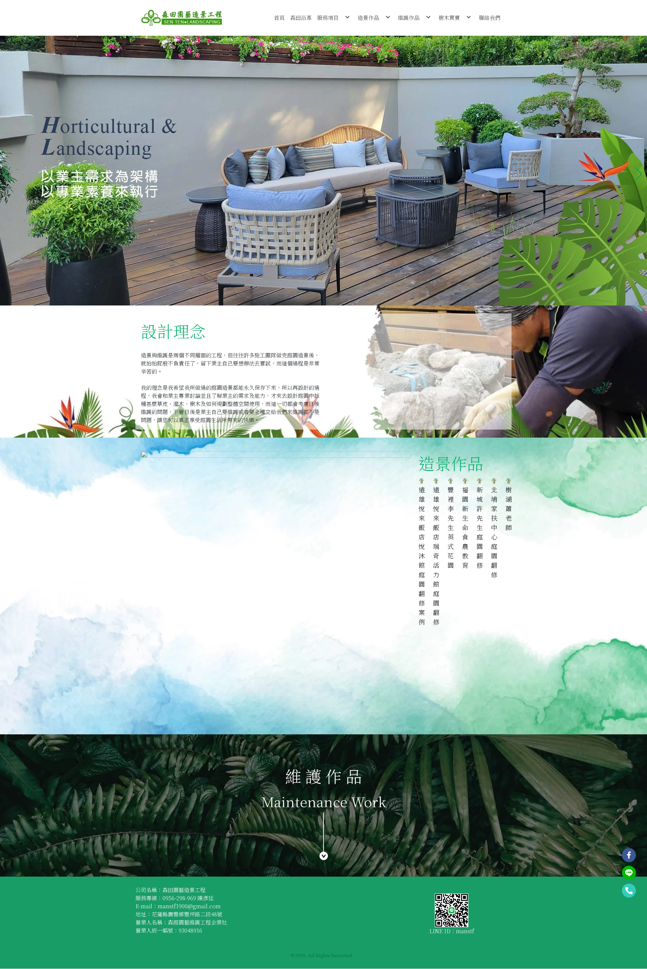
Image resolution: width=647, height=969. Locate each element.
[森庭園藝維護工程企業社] (181, 17)
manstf (465, 931)
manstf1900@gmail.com (189, 906)
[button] (7, 170)
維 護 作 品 (323, 776)
